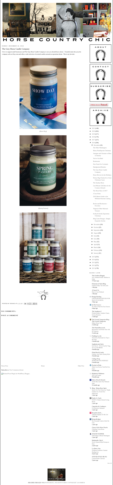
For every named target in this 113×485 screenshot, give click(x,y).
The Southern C (97, 311)
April (95, 244)
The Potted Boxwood (98, 328)
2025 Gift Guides (96, 375)
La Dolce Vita (96, 448)
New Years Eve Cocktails (100, 164)
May (95, 241)
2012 (93, 265)
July (95, 236)
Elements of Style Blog (99, 284)
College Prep (96, 359)
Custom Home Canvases (98, 458)
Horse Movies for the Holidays (102, 175)
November (97, 224)
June (95, 239)
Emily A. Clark (96, 398)
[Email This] (28, 304)
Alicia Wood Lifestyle (98, 380)
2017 (93, 140)
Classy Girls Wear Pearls (100, 427)
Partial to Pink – (97, 365)
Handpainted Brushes (99, 167)
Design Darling (96, 297)
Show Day (43, 131)
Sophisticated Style (98, 344)
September (97, 230)
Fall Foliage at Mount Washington (101, 435)
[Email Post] (25, 303)
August (96, 233)
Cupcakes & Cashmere (99, 406)
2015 (93, 257)
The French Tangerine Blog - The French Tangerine (101, 320)
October (96, 227)
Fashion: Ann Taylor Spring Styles (101, 354)
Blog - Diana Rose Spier (99, 388)
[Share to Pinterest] (36, 304)
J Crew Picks (97, 193)
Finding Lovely (97, 336)
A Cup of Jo (95, 290)
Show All (109, 463)
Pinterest (49, 482)
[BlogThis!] (30, 304)
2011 (93, 268)
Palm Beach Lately (98, 352)
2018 (93, 137)
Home (43, 366)
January (96, 253)
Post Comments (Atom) (16, 370)
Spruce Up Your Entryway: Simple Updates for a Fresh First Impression (101, 391)
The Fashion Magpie (98, 275)
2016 (93, 142)
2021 (93, 128)
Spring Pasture (43, 208)
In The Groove (96, 305)
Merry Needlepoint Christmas (102, 150)
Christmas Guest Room (98, 429)
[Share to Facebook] (34, 304)
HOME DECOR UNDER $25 (100, 360)
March (96, 247)
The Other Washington (100, 148)
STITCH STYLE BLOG (99, 457)
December (97, 145)
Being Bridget (96, 419)
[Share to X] (32, 304)
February (96, 250)
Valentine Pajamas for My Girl (100, 414)
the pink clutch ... (97, 413)
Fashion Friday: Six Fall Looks (100, 285)
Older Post (81, 366)
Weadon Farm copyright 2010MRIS (70, 482)
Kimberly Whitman (98, 373)
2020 (93, 131)
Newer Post (4, 366)
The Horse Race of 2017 (100, 191)
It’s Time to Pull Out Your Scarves (101, 306)
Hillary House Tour (97, 323)
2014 (93, 259)
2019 (93, 134)
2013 (93, 262)
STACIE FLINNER (98, 434)
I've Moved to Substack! (98, 408)
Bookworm (96, 161)
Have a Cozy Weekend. (98, 292)
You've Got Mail (98, 158)
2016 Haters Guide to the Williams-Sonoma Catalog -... (101, 199)
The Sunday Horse (98, 183)
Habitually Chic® (97, 440)
